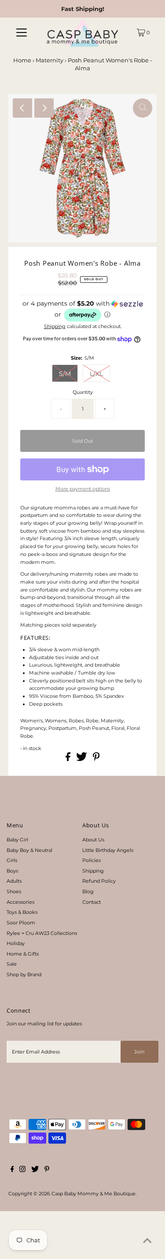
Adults (14, 881)
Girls (12, 860)
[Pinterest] (46, 1170)
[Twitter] (35, 1170)
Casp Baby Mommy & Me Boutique (93, 1193)
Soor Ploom (21, 923)
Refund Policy (99, 881)
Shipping (55, 326)
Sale (12, 964)
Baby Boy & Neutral (29, 850)
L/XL (96, 374)
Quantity (83, 392)
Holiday (16, 943)
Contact (91, 902)
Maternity (49, 60)
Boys (12, 871)
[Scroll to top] (147, 1241)
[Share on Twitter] (82, 759)
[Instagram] (22, 1170)
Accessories (20, 902)
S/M (65, 374)
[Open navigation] (21, 32)
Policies (91, 860)
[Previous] (22, 108)
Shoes (14, 891)
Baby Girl (17, 840)
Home (22, 60)
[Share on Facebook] (69, 759)
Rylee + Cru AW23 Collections (42, 933)
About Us (93, 840)
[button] (82, 311)
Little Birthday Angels (107, 850)
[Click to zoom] (142, 108)
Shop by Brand (24, 974)
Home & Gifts (23, 954)
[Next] (44, 108)
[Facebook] (12, 1170)
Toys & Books (22, 912)
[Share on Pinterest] (96, 759)
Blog (88, 891)
